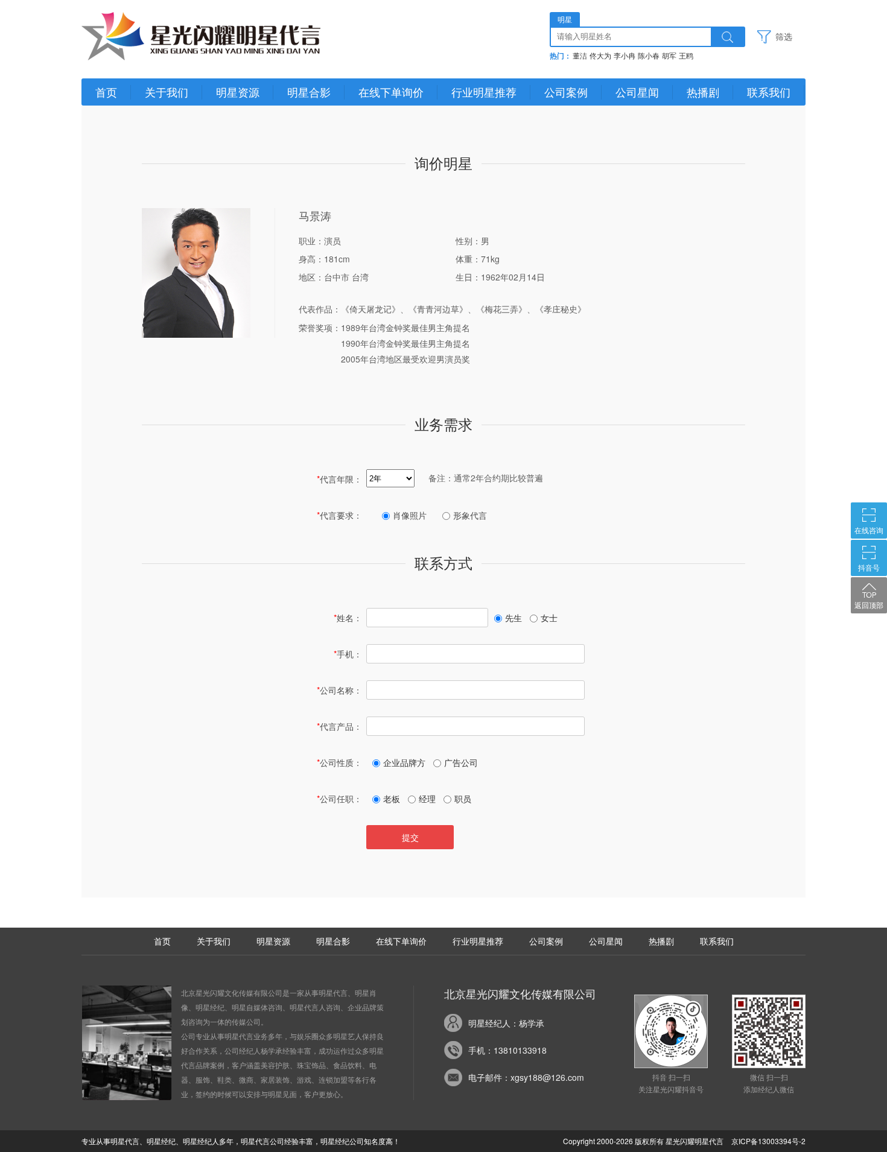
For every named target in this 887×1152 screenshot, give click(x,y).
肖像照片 (410, 515)
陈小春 (649, 56)
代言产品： (339, 726)
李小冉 (624, 56)
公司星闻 (637, 92)
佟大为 (600, 56)
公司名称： (339, 690)
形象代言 (470, 515)
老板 (391, 799)
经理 (427, 799)
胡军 (669, 56)
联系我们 (768, 92)
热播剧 (703, 92)
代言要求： (339, 515)
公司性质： (339, 762)
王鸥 (686, 56)
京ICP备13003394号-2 (768, 1141)
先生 (513, 618)
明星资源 (237, 92)
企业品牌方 (404, 762)
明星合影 (309, 92)
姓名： (348, 618)
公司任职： (339, 799)
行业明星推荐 (484, 92)
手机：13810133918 (507, 1050)
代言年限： (339, 479)
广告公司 (461, 762)
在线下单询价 (391, 92)
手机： (348, 654)
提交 (410, 837)
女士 (549, 618)
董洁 (580, 56)
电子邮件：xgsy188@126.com (526, 1077)
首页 (106, 92)
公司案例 (566, 92)
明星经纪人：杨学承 (506, 1023)
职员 (462, 799)
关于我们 (166, 92)
